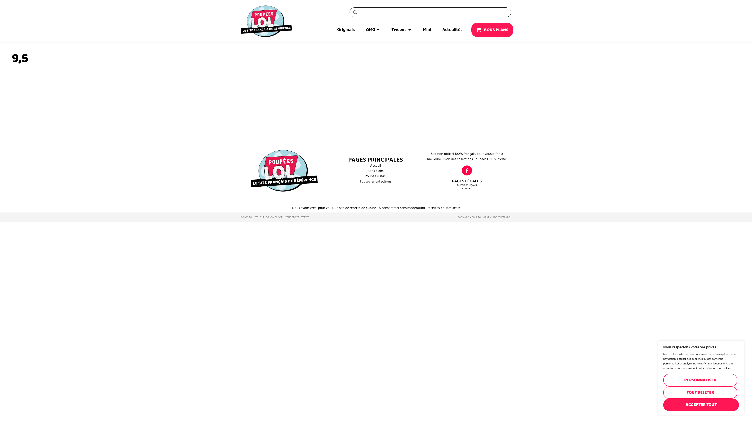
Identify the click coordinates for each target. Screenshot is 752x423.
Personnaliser (700, 380)
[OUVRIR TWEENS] (410, 30)
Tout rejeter (700, 392)
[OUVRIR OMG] (378, 30)
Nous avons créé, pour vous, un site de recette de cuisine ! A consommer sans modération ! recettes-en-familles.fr (376, 207)
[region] (701, 378)
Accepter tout (701, 404)
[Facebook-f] (467, 170)
